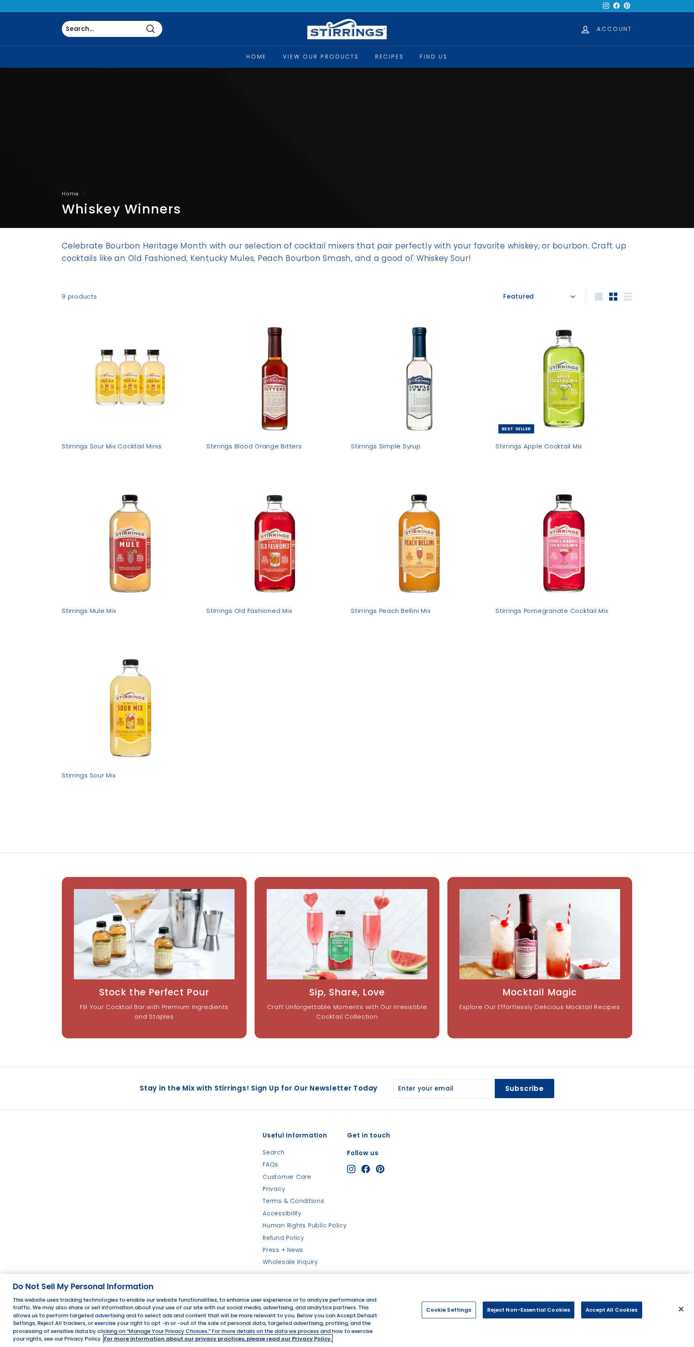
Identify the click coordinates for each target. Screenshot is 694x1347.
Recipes (389, 57)
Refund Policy (283, 1238)
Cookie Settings (449, 1310)
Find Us (434, 57)
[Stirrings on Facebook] (365, 1168)
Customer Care (287, 1177)
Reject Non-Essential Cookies (528, 1310)
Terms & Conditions (294, 1201)
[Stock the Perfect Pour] (154, 934)
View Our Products (321, 57)
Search (274, 1152)
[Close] (681, 1309)
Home (256, 57)
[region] (347, 1310)
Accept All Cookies (611, 1310)
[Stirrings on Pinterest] (380, 1168)
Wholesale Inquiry (290, 1262)
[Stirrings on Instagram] (351, 1168)
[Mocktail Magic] (539, 934)
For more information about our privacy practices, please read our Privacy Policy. (218, 1339)
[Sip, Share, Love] (347, 934)
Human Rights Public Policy (305, 1225)
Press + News (283, 1250)
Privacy (274, 1189)
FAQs (270, 1164)
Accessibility (282, 1213)
